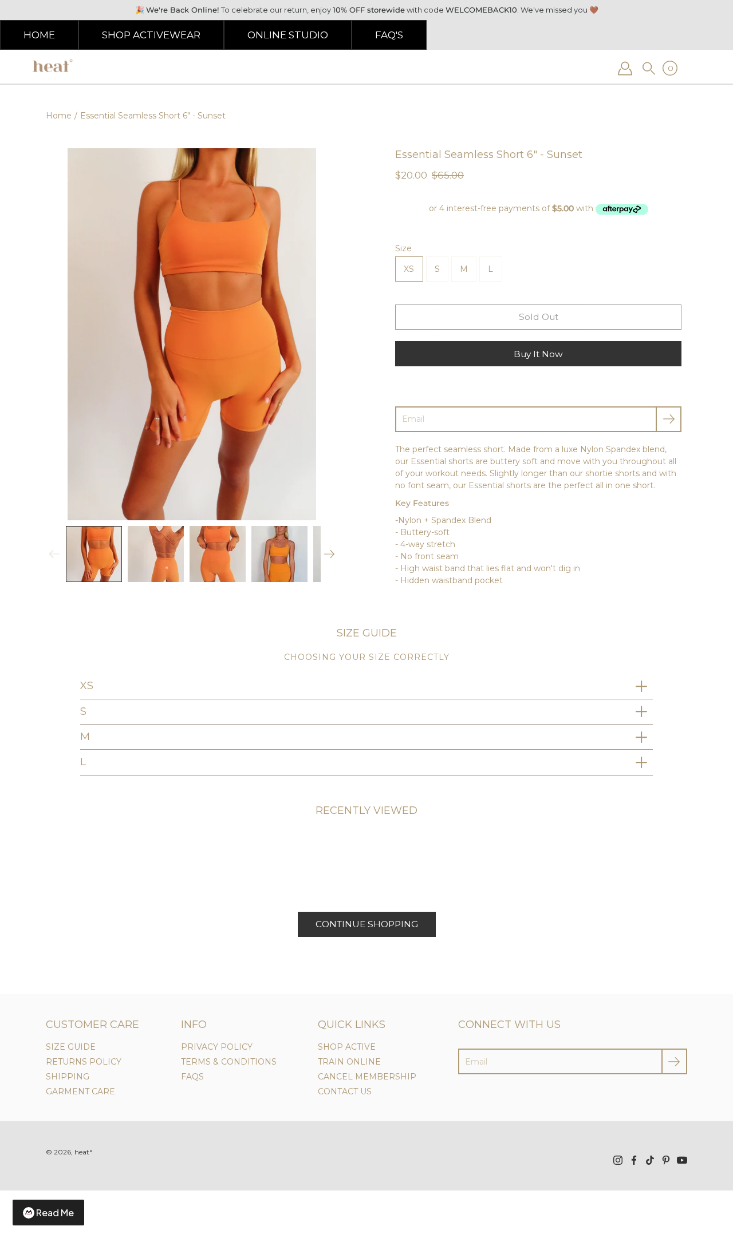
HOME (39, 35)
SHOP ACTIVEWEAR (151, 35)
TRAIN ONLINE (349, 1062)
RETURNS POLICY (83, 1062)
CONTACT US (345, 1091)
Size (403, 248)
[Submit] (674, 1061)
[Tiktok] (650, 1160)
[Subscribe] (668, 419)
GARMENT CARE (80, 1091)
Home (59, 115)
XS (409, 269)
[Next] (329, 554)
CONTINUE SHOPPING (367, 924)
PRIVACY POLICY (217, 1047)
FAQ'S (389, 35)
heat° (83, 1152)
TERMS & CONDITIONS (229, 1062)
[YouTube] (682, 1160)
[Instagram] (618, 1160)
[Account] (624, 68)
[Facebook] (634, 1160)
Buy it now (538, 354)
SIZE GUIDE (71, 1047)
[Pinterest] (666, 1160)
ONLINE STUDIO (287, 35)
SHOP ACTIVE (347, 1047)
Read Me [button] (55, 1213)
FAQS (192, 1076)
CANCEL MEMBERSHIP (367, 1076)
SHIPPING (67, 1076)
